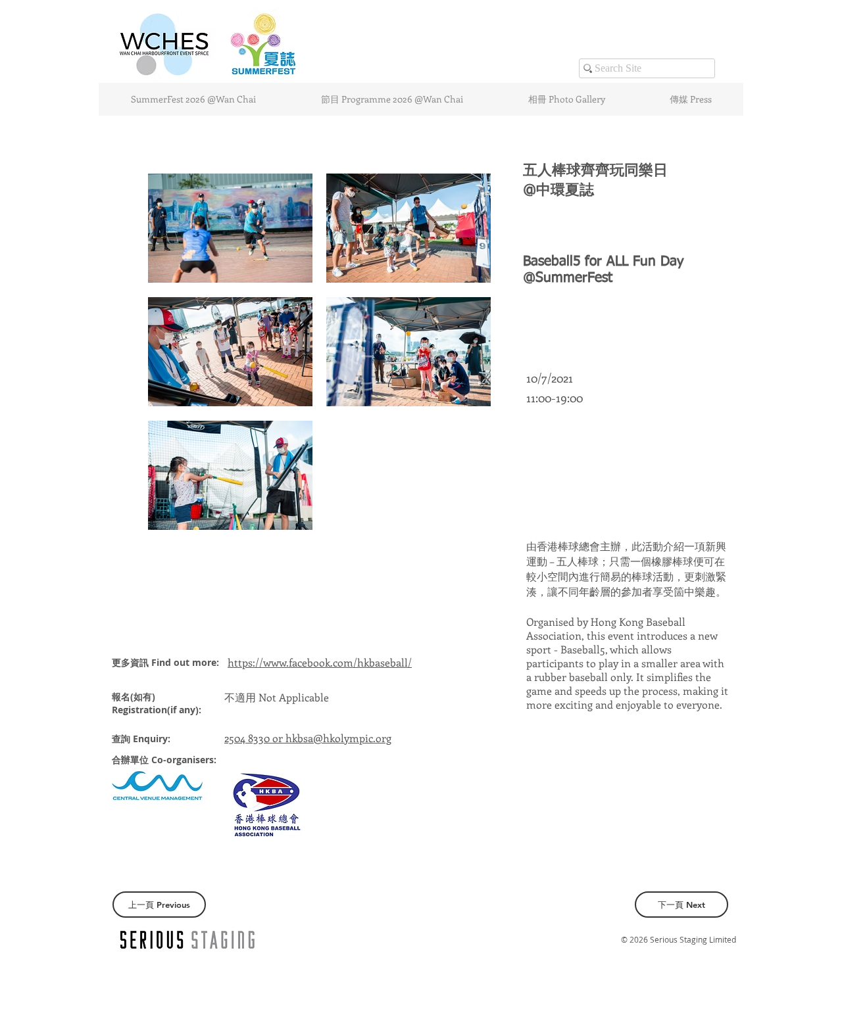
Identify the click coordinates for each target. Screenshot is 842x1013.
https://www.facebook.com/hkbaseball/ (320, 662)
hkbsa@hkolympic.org (338, 738)
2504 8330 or (254, 738)
